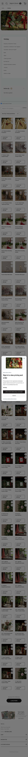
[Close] (24, 358)
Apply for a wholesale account (14, 391)
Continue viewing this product (9, 398)
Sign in (14, 395)
